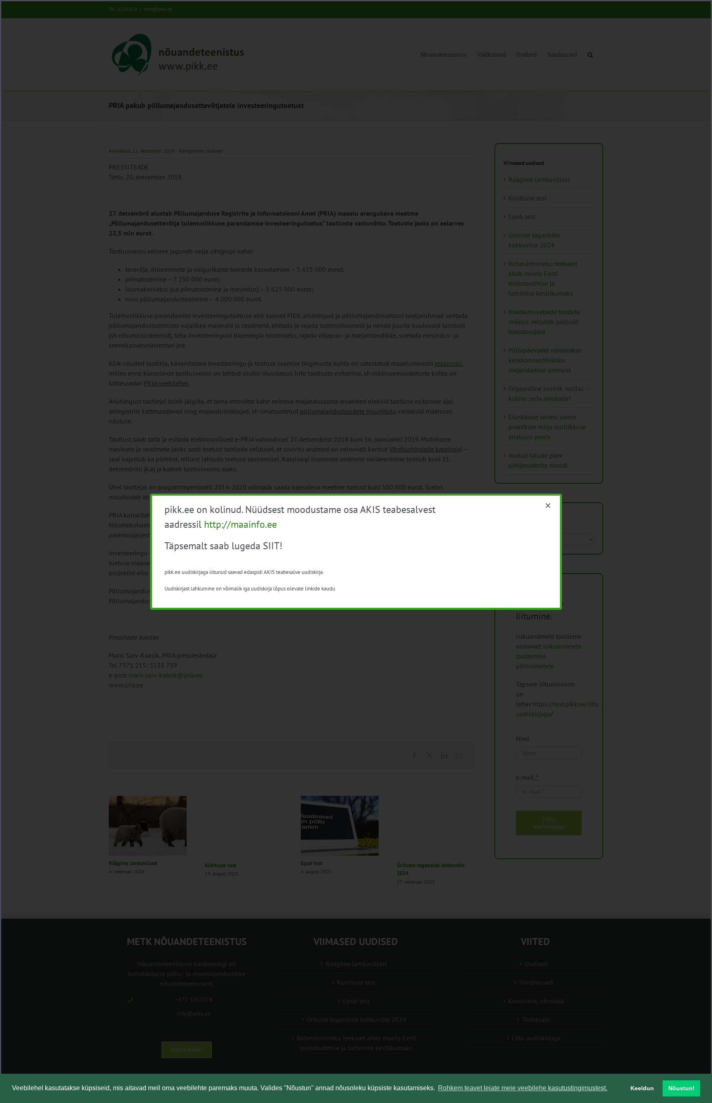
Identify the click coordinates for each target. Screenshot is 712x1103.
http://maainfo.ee (240, 524)
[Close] (548, 505)
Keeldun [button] (642, 1088)
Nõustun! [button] (681, 1088)
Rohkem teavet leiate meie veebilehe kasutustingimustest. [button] (522, 1087)
